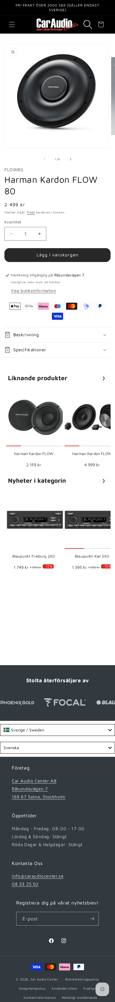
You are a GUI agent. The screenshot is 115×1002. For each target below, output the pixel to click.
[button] (11, 24)
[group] (33, 429)
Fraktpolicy (92, 988)
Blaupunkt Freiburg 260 (33, 556)
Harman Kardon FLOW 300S (33, 453)
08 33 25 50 (25, 883)
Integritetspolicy (32, 988)
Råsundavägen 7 (30, 788)
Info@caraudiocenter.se (37, 876)
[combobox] (57, 730)
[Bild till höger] (70, 159)
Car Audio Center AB (34, 780)
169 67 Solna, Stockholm (38, 796)
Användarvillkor (65, 988)
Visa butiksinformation (33, 290)
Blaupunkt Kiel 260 (92, 556)
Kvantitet (13, 222)
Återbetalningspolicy (82, 979)
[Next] (104, 378)
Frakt (31, 212)
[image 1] (35, 417)
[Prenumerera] (92, 919)
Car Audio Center (44, 979)
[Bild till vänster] (44, 159)
